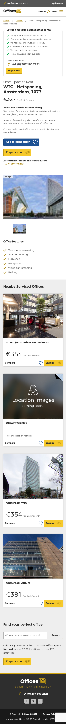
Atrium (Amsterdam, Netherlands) (27, 342)
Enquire (50, 363)
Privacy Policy (49, 714)
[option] (33, 197)
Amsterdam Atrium (18, 583)
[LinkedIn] (40, 702)
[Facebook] (26, 702)
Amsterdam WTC (16, 503)
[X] (33, 702)
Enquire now (14, 661)
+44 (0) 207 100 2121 (13, 164)
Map (8, 176)
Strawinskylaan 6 (16, 423)
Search (19, 21)
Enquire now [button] (14, 71)
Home (6, 21)
